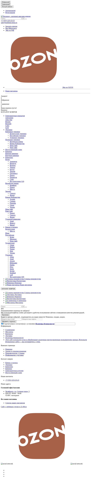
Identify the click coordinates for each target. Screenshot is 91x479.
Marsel (12, 225)
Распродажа (21, 281)
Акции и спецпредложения (15, 351)
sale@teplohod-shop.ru (9, 23)
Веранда (13, 163)
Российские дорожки (18, 136)
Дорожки (8, 130)
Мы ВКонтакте (11, 28)
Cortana (12, 201)
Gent (7, 128)
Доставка (18, 295)
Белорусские (10, 229)
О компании (21, 301)
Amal (12, 221)
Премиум (13, 177)
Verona (12, 207)
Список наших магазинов (15, 403)
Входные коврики (12, 155)
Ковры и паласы (11, 227)
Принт (12, 187)
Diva (11, 267)
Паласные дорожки (12, 140)
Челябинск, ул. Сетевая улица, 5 (17, 391)
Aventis (12, 199)
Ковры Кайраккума (17, 144)
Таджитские (10, 243)
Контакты (9, 334)
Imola (12, 269)
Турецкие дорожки (17, 138)
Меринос (13, 239)
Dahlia (12, 265)
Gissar (12, 205)
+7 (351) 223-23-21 (8, 21)
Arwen (12, 261)
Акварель (13, 161)
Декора (12, 167)
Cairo (7, 126)
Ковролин (9, 157)
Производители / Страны (14, 353)
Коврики (8, 151)
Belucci (12, 223)
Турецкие (9, 255)
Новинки (18, 283)
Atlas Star (8, 120)
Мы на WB (9, 30)
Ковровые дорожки (12, 132)
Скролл (12, 193)
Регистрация (10, 12)
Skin (11, 251)
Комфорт (13, 185)
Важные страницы (8, 345)
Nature (12, 249)
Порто (12, 175)
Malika (12, 247)
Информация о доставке (14, 355)
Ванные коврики (11, 153)
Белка (7, 159)
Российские (9, 235)
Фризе (12, 195)
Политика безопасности (14, 338)
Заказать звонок (11, 26)
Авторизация (10, 10)
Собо (12, 179)
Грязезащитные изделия (14, 371)
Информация (6, 326)
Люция (12, 171)
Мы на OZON (67, 87)
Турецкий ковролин (12, 219)
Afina (12, 257)
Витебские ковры (16, 142)
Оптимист (14, 173)
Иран (7, 233)
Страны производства (32, 279)
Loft (11, 275)
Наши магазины (11, 91)
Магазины (19, 303)
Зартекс (8, 191)
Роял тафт (13, 148)
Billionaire (13, 263)
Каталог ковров (7, 359)
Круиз (12, 169)
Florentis (13, 203)
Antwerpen (9, 118)
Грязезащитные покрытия (15, 116)
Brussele (8, 124)
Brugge (8, 122)
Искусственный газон (13, 149)
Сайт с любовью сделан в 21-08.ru (14, 407)
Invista (12, 271)
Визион (13, 165)
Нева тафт (13, 146)
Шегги (12, 189)
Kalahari (13, 273)
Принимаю (5, 315)
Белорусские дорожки (18, 134)
